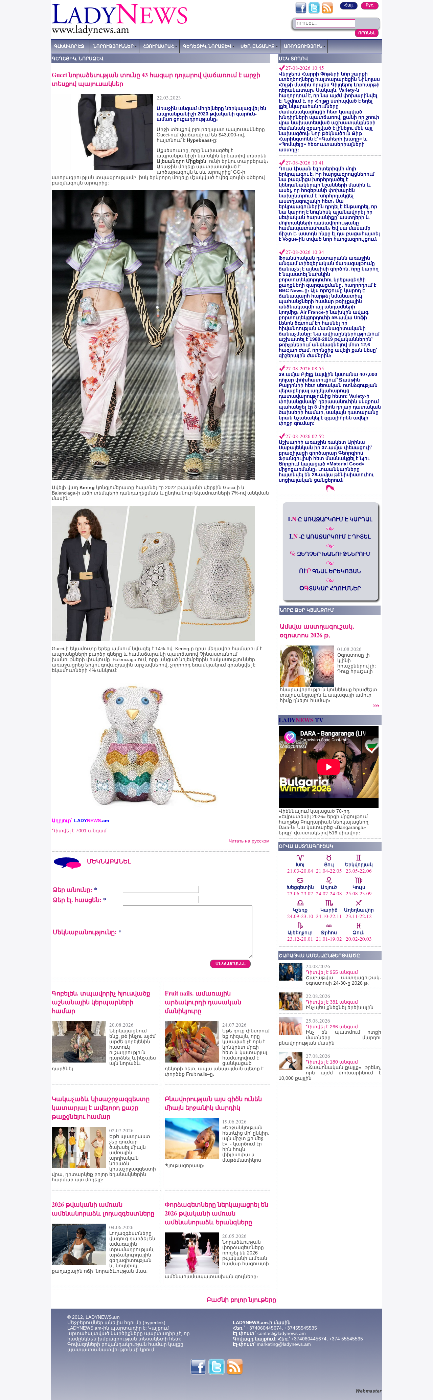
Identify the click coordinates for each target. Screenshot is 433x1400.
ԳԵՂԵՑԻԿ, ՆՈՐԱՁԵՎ (207, 46)
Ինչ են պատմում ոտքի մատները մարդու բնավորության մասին (330, 1037)
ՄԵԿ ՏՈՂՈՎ (293, 58)
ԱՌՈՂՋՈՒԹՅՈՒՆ (303, 46)
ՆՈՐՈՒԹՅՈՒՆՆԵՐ (113, 46)
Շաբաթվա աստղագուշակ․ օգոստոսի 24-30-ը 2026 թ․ (343, 980)
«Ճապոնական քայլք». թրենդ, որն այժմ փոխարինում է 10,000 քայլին (330, 1073)
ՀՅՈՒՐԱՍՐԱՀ (158, 46)
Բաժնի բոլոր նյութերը (241, 1299)
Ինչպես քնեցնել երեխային (339, 1007)
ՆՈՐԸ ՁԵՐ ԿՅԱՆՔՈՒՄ (307, 610)
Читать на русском (249, 841)
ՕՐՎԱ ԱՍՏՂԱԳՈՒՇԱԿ (306, 846)
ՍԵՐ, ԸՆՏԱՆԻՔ (258, 46)
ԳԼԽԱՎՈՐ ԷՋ (69, 46)
